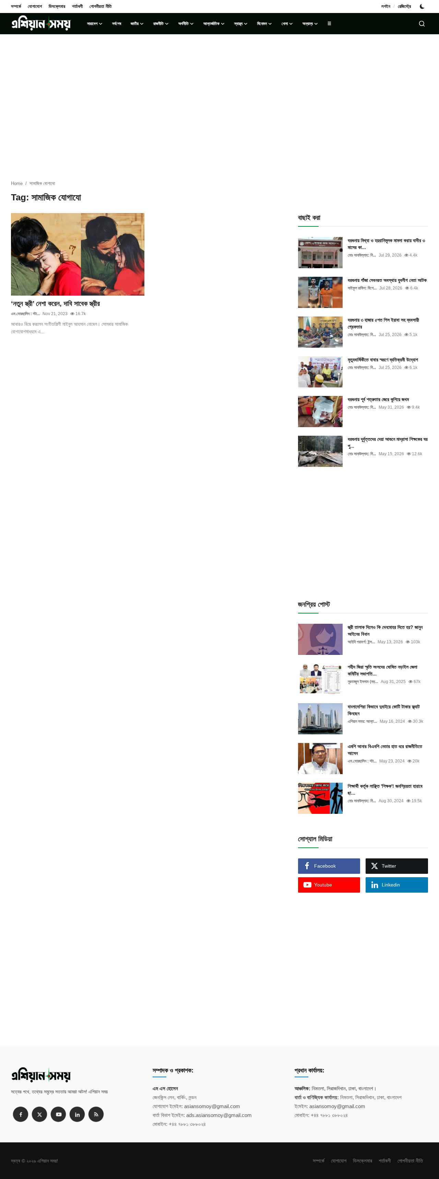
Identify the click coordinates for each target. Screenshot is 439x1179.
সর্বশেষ (116, 23)
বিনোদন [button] (262, 23)
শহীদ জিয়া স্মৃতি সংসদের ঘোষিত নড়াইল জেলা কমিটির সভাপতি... (382, 670)
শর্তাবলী (77, 6)
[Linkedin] (77, 1114)
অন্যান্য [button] (307, 23)
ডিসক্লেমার (57, 6)
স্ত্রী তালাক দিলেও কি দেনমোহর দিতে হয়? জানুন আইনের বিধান (385, 630)
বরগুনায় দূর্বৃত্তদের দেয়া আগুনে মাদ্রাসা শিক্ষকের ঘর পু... (388, 442)
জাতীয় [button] (135, 23)
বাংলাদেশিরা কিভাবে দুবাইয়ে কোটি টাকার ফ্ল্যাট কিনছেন (384, 710)
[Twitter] (39, 1114)
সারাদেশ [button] (92, 23)
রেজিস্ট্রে (404, 6)
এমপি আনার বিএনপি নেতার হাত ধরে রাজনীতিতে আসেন (385, 750)
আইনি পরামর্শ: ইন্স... (361, 642)
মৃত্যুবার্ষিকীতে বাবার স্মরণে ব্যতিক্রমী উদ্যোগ (383, 359)
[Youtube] (58, 1114)
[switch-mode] (423, 6)
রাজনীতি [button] (158, 23)
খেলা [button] (285, 23)
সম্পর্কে (16, 6)
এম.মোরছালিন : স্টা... (25, 313)
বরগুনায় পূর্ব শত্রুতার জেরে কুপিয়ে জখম (378, 399)
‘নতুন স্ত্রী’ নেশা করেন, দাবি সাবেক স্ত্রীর (55, 303)
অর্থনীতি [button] (183, 23)
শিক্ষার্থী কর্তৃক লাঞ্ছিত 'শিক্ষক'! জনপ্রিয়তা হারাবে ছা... (385, 789)
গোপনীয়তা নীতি (100, 6)
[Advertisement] (219, 89)
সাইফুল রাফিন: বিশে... (362, 288)
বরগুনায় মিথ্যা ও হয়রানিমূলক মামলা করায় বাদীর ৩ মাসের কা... (386, 244)
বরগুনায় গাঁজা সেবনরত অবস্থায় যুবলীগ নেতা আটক (387, 280)
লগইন (385, 6)
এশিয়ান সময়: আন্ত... (362, 721)
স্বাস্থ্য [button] (238, 23)
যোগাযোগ (35, 6)
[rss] (96, 1114)
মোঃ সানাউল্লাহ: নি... (362, 255)
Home (17, 183)
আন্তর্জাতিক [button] (211, 23)
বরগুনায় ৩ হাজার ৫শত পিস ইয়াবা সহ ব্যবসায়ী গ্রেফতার (383, 323)
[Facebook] (20, 1114)
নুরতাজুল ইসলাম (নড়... (363, 681)
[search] (422, 23)
